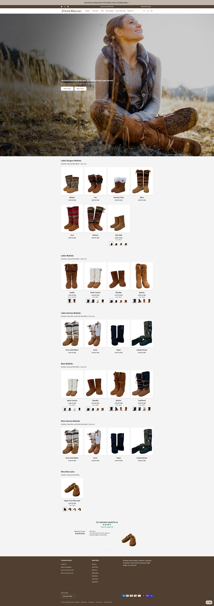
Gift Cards (94, 570)
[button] (88, 11)
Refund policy (84, 602)
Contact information (108, 602)
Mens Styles (80, 89)
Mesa (142, 197)
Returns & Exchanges (66, 567)
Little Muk (118, 235)
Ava (95, 197)
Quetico (142, 292)
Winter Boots (95, 573)
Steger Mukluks (68, 602)
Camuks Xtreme (142, 350)
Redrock (95, 235)
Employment (95, 582)
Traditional (142, 400)
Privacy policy (91, 602)
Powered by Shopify (75, 602)
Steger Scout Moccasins (72, 501)
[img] (107, 524)
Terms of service (99, 602)
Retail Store (95, 576)
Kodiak (72, 292)
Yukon (119, 350)
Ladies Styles (67, 89)
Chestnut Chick (119, 197)
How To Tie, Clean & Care (67, 573)
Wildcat (72, 197)
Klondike (119, 292)
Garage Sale (95, 579)
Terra (72, 235)
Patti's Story (95, 567)
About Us (94, 564)
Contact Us (63, 564)
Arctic (95, 350)
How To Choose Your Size (67, 570)
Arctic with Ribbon (72, 350)
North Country (95, 292)
